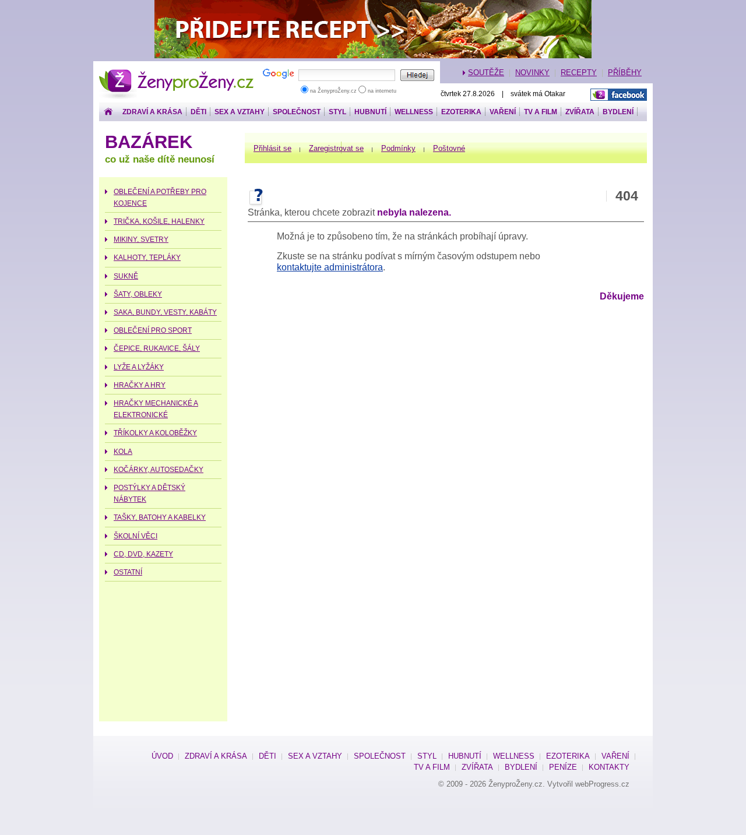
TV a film (540, 111)
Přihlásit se (272, 148)
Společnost (297, 111)
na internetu (381, 91)
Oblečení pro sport (153, 330)
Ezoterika (461, 111)
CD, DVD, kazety (143, 554)
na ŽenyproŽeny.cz (333, 91)
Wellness (414, 111)
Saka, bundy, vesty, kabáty (165, 312)
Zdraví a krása (152, 111)
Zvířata (579, 111)
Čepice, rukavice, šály (157, 348)
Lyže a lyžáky (139, 367)
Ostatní (128, 572)
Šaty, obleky (138, 294)
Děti (198, 111)
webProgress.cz (602, 784)
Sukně (126, 276)
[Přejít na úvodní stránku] (108, 112)
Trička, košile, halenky (159, 221)
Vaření (503, 111)
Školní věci (135, 536)
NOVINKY (532, 72)
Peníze (563, 767)
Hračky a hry (140, 385)
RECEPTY (579, 72)
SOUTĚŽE (486, 72)
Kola (123, 451)
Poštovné (449, 148)
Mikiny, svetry (141, 239)
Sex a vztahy (239, 111)
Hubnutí (370, 111)
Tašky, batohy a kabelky (160, 517)
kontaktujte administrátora (330, 267)
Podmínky (398, 148)
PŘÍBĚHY (625, 72)
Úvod (162, 756)
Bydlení (618, 111)
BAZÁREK (148, 142)
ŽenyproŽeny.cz (177, 75)
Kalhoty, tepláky (147, 257)
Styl (337, 111)
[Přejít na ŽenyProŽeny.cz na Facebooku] (618, 96)
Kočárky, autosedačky (158, 469)
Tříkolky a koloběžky (155, 432)
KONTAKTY (609, 767)
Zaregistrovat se (336, 148)
